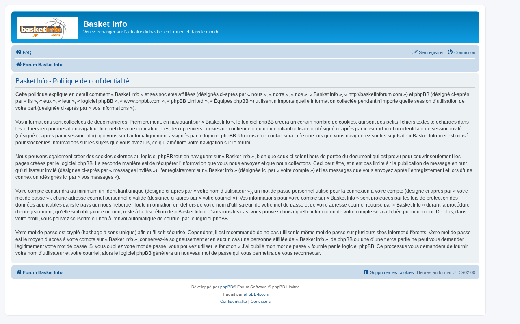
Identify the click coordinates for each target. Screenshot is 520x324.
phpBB (226, 287)
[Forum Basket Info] (48, 26)
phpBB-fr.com (256, 294)
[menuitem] (23, 52)
